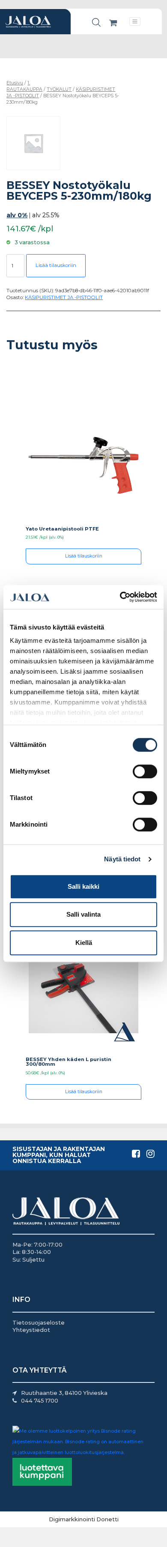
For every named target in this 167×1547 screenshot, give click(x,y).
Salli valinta (83, 914)
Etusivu (14, 83)
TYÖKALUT (59, 89)
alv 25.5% (46, 215)
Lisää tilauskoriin (56, 265)
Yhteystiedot (31, 1329)
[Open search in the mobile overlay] (96, 22)
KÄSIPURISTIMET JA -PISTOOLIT (64, 297)
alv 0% (16, 215)
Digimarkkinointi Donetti (84, 1519)
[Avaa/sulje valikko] (134, 21)
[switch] (145, 771)
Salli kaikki (83, 886)
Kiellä (83, 942)
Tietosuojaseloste (38, 1322)
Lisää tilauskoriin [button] (83, 556)
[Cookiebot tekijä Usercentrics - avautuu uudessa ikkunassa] (120, 597)
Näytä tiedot (122, 859)
